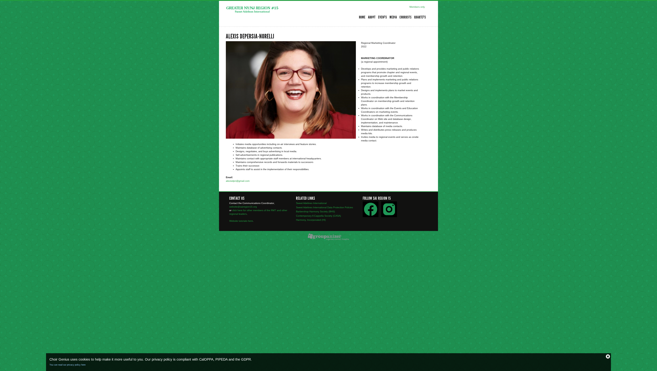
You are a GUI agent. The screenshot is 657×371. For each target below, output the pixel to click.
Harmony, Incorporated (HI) (311, 219)
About (372, 17)
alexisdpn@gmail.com (238, 181)
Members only (417, 6)
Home (362, 17)
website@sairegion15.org (243, 206)
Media (393, 17)
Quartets (420, 17)
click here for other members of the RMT (253, 210)
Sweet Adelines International (311, 203)
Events (382, 17)
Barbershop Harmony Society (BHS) (315, 211)
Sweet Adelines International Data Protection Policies (324, 207)
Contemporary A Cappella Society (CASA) (318, 215)
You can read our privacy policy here (67, 364)
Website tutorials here (241, 221)
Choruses (406, 17)
